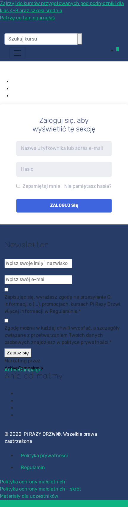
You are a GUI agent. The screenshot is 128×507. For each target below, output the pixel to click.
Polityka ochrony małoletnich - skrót (40, 489)
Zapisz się (18, 353)
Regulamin (33, 467)
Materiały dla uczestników (29, 496)
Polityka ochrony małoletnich (32, 482)
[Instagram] (13, 89)
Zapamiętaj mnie (40, 186)
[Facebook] (13, 81)
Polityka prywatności (44, 455)
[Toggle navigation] (17, 53)
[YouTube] (13, 96)
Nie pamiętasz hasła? (88, 186)
